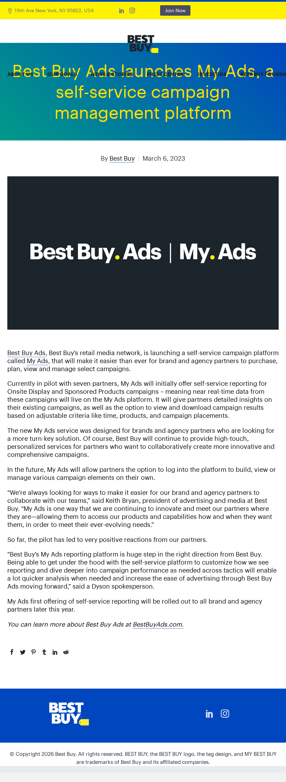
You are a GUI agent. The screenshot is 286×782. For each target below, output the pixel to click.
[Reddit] (66, 652)
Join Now (175, 10)
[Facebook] (12, 652)
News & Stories (112, 74)
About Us (20, 74)
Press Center (165, 74)
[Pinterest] (33, 652)
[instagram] (225, 714)
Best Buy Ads (26, 353)
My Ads (37, 361)
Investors (211, 74)
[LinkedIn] (121, 10)
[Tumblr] (44, 652)
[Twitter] (22, 652)
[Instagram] (132, 10)
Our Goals (62, 74)
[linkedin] (209, 714)
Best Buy (122, 158)
